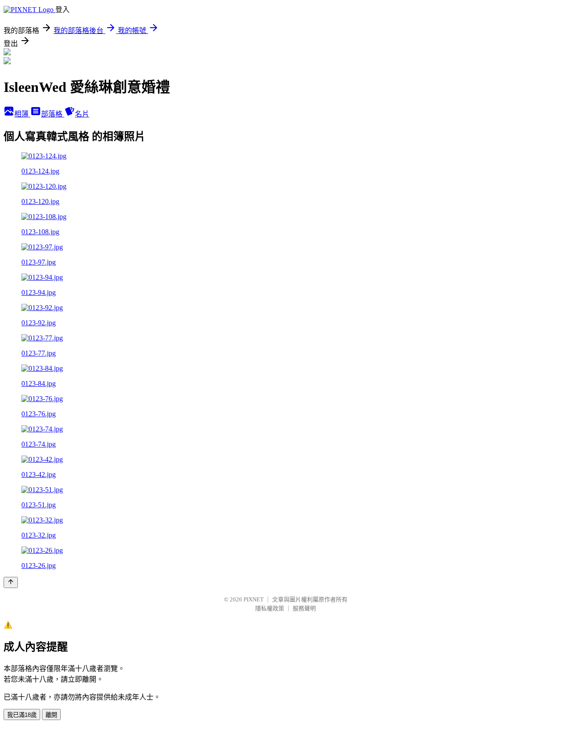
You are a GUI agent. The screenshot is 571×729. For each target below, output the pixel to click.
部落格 (52, 114)
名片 (82, 114)
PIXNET (254, 599)
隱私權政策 (269, 608)
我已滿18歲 (22, 715)
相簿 (22, 114)
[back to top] (11, 582)
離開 (51, 715)
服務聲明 (304, 608)
